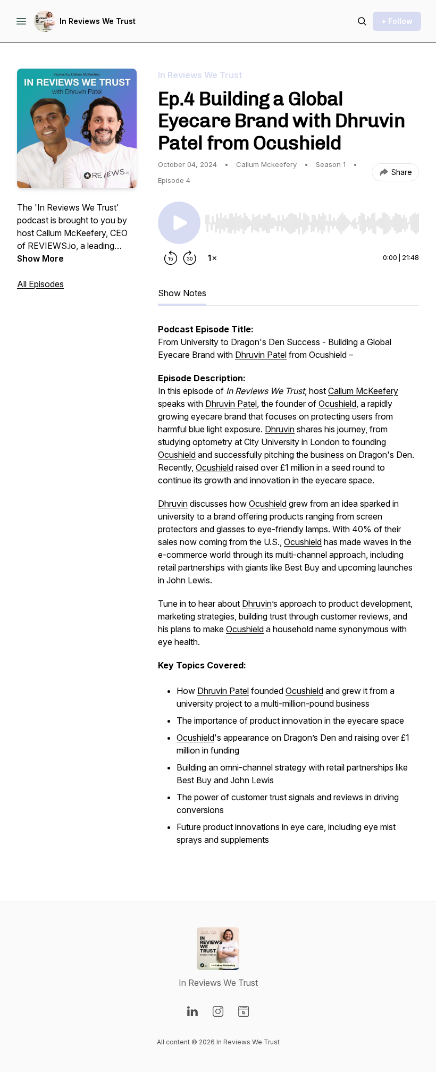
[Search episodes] (362, 21)
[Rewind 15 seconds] (170, 257)
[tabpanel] (288, 591)
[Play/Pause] (179, 223)
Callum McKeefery (363, 391)
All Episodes (40, 284)
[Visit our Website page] (243, 1011)
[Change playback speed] (212, 257)
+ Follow (397, 21)
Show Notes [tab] (182, 293)
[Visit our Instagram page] (218, 1011)
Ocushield (337, 403)
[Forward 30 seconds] (189, 257)
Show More (40, 258)
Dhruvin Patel (261, 354)
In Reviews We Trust (98, 21)
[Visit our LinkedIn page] (192, 1011)
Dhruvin (280, 429)
